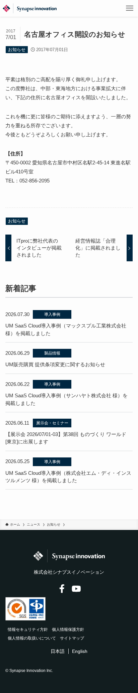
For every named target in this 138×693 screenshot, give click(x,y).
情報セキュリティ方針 (28, 629)
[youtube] (76, 589)
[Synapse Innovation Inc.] (30, 8)
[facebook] (62, 589)
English (79, 651)
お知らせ (16, 49)
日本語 (58, 651)
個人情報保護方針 (68, 629)
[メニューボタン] (129, 8)
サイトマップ (72, 638)
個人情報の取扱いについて (32, 638)
